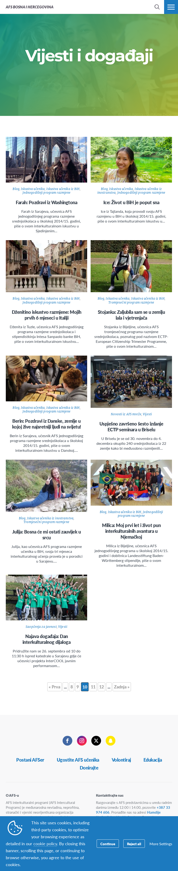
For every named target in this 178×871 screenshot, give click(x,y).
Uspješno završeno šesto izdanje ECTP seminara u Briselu (131, 426)
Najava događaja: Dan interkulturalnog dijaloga (46, 639)
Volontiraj (121, 759)
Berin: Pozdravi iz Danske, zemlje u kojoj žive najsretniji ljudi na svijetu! (46, 424)
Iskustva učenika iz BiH (63, 189)
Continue (107, 843)
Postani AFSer (30, 759)
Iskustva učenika (33, 189)
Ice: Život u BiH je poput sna (131, 202)
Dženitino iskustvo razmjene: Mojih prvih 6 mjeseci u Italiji (46, 315)
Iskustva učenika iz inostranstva (50, 518)
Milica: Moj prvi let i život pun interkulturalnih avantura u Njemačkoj (131, 531)
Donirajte (89, 767)
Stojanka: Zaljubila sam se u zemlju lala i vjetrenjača (131, 315)
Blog (16, 189)
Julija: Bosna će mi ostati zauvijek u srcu (46, 534)
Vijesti (147, 414)
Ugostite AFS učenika (78, 759)
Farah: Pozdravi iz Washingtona (46, 202)
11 (93, 687)
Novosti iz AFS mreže (126, 414)
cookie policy (45, 843)
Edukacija (152, 759)
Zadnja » (122, 687)
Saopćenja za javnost (41, 627)
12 (101, 687)
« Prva (54, 687)
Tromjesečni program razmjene (131, 303)
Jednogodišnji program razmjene (46, 193)
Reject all (134, 843)
